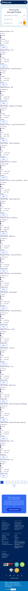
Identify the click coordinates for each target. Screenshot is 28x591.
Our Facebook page (6, 575)
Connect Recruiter (14, 509)
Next (14, 485)
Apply (3, 47)
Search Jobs (24, 23)
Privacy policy (9, 586)
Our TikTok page (21, 575)
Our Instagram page (17, 575)
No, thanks (7, 589)
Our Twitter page (10, 575)
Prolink (6, 2)
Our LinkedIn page (14, 575)
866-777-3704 (14, 578)
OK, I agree (13, 589)
